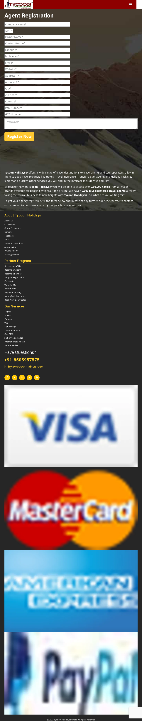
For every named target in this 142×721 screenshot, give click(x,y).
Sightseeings (10, 326)
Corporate (9, 281)
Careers (7, 231)
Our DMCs (9, 334)
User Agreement (12, 254)
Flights (7, 311)
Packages (8, 319)
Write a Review (11, 345)
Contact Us (9, 224)
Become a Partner (12, 273)
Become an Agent (12, 269)
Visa (6, 322)
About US (8, 220)
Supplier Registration (14, 277)
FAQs (6, 239)
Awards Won (10, 247)
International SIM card (15, 341)
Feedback (8, 235)
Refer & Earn (10, 288)
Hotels (7, 315)
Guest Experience (12, 228)
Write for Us (10, 285)
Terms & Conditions (13, 243)
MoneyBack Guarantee (15, 296)
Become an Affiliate (13, 266)
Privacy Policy (11, 250)
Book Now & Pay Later (15, 299)
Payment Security (12, 292)
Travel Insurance (12, 330)
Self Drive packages (13, 337)
